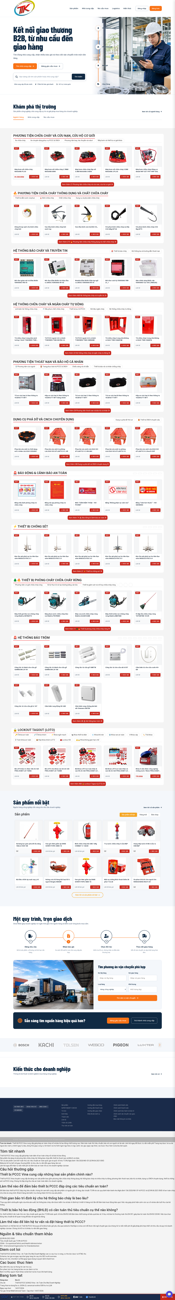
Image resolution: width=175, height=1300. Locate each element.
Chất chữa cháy (65, 198)
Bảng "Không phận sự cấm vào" (117, 503)
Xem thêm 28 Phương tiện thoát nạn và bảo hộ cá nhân (86, 410)
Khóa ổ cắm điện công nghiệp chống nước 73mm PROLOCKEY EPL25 (147, 771)
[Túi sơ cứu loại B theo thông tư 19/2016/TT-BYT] (118, 382)
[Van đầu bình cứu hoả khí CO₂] (87, 214)
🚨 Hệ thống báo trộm (31, 637)
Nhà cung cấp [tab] (33, 117)
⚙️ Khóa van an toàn (116, 735)
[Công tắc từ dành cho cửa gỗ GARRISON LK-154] (57, 654)
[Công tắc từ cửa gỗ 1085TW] (87, 654)
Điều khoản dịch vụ (94, 1114)
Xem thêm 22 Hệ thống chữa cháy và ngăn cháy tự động (86, 353)
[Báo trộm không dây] (150, 638)
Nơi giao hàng (133, 973)
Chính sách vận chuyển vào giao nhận (124, 1115)
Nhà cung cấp (88, 8)
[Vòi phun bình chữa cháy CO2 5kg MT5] (148, 214)
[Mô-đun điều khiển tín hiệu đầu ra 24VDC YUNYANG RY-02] (57, 267)
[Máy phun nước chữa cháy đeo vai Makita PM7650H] (57, 601)
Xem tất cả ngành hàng (151, 111)
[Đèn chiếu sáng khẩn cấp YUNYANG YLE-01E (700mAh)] (148, 267)
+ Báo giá (36, 851)
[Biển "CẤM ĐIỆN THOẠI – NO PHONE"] (87, 490)
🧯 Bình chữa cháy (47, 198)
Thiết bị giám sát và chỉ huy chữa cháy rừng (99, 585)
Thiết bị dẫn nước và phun (25, 198)
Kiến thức (127, 8)
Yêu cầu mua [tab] (48, 117)
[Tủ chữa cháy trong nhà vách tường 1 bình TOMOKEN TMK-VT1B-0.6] (27, 325)
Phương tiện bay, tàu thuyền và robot (79, 140)
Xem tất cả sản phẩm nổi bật (86, 895)
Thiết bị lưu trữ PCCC (77, 309)
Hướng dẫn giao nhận (95, 1111)
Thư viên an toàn (67, 1126)
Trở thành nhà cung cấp (144, 1021)
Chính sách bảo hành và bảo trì (124, 1111)
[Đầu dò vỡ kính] (130, 638)
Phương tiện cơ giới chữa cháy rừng (28, 585)
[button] (159, 1045)
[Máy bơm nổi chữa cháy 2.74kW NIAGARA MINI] (57, 156)
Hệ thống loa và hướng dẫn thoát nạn (146, 251)
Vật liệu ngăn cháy (97, 309)
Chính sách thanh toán (121, 1108)
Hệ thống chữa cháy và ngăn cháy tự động (48, 304)
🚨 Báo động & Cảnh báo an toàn (40, 473)
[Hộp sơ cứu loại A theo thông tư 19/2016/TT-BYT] (148, 382)
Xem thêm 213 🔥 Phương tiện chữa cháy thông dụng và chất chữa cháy (87, 242)
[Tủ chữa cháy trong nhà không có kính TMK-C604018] (148, 325)
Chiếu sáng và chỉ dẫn (80, 367)
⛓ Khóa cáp (133, 735)
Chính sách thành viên (121, 1105)
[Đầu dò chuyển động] (125, 638)
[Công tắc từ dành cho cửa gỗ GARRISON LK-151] (27, 654)
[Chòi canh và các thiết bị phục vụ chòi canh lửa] (126, 585)
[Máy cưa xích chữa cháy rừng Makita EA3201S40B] (87, 601)
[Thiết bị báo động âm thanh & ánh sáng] (140, 473)
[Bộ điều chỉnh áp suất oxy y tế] (29, 866)
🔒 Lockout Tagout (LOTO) (34, 730)
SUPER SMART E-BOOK (69, 1108)
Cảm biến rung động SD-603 (55, 706)
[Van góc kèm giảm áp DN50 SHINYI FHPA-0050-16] (58, 830)
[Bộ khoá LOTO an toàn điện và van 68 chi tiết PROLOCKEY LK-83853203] (118, 756)
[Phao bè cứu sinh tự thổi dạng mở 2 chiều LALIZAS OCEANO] (27, 436)
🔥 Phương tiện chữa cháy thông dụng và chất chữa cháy (60, 193)
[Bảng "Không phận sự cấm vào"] (118, 490)
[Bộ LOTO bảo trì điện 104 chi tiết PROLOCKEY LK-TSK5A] (27, 756)
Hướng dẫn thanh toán (95, 1108)
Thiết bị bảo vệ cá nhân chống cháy (107, 367)
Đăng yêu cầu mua (49, 66)
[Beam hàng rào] (140, 638)
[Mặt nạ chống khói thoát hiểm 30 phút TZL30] (117, 866)
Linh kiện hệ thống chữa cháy (26, 309)
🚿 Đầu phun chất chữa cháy (53, 309)
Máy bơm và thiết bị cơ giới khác (110, 140)
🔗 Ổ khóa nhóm (40, 735)
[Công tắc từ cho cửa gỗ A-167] (27, 693)
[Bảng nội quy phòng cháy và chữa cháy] (57, 490)
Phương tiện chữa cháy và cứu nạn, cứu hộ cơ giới (54, 135)
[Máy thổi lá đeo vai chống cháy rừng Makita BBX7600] (118, 601)
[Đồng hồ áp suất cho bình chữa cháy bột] (27, 214)
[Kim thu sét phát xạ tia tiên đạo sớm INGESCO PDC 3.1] (27, 543)
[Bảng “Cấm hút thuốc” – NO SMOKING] (148, 490)
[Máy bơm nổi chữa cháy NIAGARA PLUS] (27, 156)
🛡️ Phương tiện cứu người (25, 367)
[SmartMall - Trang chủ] (24, 8)
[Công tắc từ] (145, 638)
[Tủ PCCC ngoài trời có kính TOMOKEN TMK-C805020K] (87, 325)
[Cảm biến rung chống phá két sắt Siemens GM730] (87, 693)
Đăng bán (156, 8)
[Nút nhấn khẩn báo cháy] (155, 473)
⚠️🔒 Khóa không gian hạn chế (87, 740)
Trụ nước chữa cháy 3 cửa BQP (116, 844)
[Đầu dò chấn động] (135, 638)
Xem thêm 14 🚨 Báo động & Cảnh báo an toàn (87, 518)
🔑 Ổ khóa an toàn (22, 735)
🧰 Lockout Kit (65, 740)
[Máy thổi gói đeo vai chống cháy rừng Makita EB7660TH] (27, 601)
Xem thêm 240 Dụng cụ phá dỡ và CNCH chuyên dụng (86, 464)
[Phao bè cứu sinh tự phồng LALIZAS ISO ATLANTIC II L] (118, 436)
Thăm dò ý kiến (66, 1123)
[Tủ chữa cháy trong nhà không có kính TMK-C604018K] (118, 325)
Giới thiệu (64, 1114)
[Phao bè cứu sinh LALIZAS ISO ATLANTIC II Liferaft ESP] (148, 436)
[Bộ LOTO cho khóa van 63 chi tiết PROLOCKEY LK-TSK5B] (57, 756)
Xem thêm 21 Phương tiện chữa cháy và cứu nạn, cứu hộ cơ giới (86, 184)
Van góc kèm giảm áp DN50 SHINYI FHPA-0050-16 (55, 845)
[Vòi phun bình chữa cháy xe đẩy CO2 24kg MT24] (118, 214)
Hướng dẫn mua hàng (95, 1105)
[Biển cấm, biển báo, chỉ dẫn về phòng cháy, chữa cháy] (160, 473)
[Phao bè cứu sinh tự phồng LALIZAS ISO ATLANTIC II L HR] (57, 436)
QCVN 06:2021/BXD (7, 1238)
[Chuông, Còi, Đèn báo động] (160, 638)
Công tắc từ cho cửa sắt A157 (116, 667)
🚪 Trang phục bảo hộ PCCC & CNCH (53, 367)
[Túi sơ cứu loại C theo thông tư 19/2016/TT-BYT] (87, 382)
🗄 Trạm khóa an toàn (23, 740)
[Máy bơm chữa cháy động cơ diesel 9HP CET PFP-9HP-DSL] (148, 156)
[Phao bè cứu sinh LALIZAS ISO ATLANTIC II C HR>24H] (87, 436)
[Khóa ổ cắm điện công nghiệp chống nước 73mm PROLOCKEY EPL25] (148, 756)
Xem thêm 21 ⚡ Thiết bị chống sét (86, 571)
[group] (25, 1045)
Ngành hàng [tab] (18, 117)
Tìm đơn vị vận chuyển (126, 998)
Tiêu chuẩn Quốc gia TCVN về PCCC (13, 1241)
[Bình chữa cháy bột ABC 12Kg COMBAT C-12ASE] (87, 830)
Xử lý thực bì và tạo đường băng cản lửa (62, 585)
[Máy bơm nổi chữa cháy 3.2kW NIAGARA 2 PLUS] (118, 156)
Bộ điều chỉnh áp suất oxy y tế (27, 879)
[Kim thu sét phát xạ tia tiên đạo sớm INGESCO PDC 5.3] (118, 543)
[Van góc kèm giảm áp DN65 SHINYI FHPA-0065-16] (87, 866)
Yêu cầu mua (103, 8)
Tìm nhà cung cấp (23, 66)
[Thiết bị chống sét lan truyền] (150, 527)
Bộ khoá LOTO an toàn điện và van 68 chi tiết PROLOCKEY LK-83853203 (116, 771)
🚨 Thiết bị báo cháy (119, 251)
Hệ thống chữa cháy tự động (120, 309)
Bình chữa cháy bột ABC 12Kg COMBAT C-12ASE (86, 845)
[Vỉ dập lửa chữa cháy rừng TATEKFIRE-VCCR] (148, 601)
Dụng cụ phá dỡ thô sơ (124, 420)
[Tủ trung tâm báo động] (120, 638)
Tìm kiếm (78, 77)
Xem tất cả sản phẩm (152, 807)
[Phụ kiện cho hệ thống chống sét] (160, 527)
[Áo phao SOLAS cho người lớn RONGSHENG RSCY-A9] (146, 866)
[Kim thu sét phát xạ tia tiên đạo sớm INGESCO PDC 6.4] (148, 543)
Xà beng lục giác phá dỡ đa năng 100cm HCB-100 (28, 845)
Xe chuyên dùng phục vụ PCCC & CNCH (45, 140)
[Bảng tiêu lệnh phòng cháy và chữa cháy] (27, 490)
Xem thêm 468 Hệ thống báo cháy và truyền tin (87, 295)
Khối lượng (132, 984)
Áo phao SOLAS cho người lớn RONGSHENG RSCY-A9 (145, 881)
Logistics (116, 8)
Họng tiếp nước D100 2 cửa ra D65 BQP (145, 845)
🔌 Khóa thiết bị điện (79, 735)
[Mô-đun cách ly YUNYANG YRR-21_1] (118, 267)
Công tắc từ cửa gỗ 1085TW (85, 667)
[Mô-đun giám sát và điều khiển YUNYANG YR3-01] (27, 267)
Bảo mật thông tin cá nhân (122, 1119)
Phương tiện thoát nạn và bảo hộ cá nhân (48, 362)
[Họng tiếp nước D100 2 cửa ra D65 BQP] (146, 830)
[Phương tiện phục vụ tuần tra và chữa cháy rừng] (130, 585)
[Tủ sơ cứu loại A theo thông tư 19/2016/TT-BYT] (27, 382)
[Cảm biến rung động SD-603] (57, 693)
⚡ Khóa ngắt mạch (58, 735)
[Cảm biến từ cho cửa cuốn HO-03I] (148, 654)
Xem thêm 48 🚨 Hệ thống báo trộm (87, 721)
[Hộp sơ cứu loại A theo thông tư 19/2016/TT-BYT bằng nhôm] (57, 382)
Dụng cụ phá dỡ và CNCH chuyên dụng (43, 419)
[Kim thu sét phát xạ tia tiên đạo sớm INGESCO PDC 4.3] (87, 543)
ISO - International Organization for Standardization (19, 1246)
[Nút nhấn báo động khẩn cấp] (155, 638)
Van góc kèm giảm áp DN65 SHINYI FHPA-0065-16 (85, 881)
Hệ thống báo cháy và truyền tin (40, 250)
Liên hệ (63, 1120)
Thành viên (65, 1117)
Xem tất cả (155, 1074)
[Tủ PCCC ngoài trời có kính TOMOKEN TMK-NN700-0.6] (57, 325)
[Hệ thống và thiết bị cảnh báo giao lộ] (145, 473)
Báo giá (35, 177)
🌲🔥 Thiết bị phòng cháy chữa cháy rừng (47, 580)
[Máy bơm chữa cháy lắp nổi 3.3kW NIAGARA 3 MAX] (87, 156)
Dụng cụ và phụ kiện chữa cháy (87, 198)
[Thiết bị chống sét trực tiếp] (145, 527)
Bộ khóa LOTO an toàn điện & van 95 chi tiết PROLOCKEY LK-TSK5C (86, 771)
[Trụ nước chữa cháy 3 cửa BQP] (117, 830)
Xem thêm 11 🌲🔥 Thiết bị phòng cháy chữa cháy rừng (86, 629)
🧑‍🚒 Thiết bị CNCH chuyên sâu (149, 420)
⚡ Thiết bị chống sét (30, 526)
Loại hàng (101, 984)
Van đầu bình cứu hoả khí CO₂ (86, 227)
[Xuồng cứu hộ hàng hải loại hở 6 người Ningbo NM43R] (58, 866)
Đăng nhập (142, 8)
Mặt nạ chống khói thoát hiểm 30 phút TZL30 (116, 881)
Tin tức (63, 1111)
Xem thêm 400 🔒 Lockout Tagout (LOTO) (86, 784)
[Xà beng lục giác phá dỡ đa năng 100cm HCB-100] (29, 830)
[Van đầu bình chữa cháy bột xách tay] (57, 214)
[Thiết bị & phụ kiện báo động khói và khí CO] (135, 473)
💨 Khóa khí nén (98, 735)
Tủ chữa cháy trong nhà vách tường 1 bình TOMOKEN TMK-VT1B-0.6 (26, 340)
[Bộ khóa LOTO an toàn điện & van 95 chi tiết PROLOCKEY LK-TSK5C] (87, 756)
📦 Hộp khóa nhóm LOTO (45, 740)
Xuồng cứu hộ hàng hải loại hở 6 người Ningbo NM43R (57, 881)
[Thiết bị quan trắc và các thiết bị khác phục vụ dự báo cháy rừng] (120, 585)
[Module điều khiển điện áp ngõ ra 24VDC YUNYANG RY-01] (87, 267)
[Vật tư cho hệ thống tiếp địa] (155, 527)
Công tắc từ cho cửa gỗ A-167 (26, 706)
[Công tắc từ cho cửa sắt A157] (118, 654)
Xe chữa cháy (20, 140)
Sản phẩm (74, 8)
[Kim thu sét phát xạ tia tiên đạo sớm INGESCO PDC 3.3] (57, 543)
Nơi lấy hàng (102, 973)
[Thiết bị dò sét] (150, 473)
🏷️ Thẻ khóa (147, 735)
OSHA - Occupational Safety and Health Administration (21, 1243)
